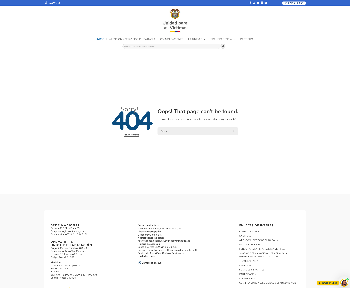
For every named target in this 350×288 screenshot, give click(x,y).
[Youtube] (258, 3)
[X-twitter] (254, 3)
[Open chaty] (344, 283)
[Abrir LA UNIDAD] (204, 39)
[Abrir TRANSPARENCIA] (234, 39)
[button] (52, 3)
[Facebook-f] (250, 3)
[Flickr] (265, 3)
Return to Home (131, 134)
